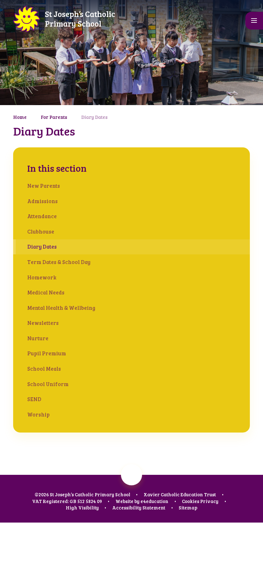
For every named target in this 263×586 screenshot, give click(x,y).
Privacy (209, 501)
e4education (154, 501)
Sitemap (188, 507)
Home (20, 117)
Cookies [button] (190, 501)
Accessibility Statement (138, 507)
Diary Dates (94, 117)
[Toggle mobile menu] (254, 20)
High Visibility (82, 507)
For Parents (54, 117)
